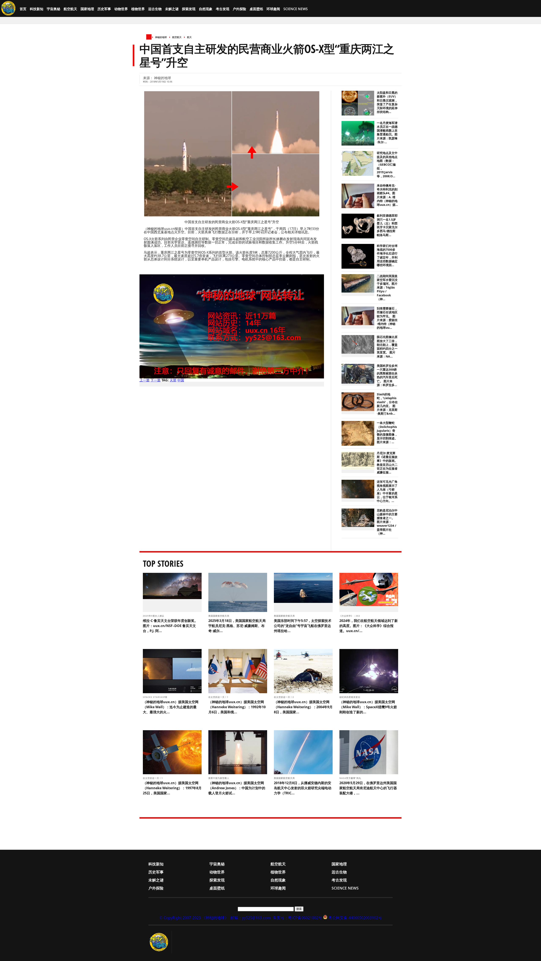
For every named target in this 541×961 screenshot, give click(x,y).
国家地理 (87, 9)
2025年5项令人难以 (154, 615)
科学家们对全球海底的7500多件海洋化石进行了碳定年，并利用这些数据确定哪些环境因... (387, 255)
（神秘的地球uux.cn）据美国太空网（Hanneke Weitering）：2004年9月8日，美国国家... (303, 707)
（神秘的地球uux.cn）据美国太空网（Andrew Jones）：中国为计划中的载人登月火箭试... (236, 788)
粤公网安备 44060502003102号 (355, 917)
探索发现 (188, 9)
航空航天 (70, 9)
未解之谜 (172, 9)
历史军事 (104, 9)
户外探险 (239, 9)
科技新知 (36, 9)
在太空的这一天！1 (218, 697)
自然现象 (205, 9)
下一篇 (155, 380)
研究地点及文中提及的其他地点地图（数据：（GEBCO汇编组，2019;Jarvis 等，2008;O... (387, 164)
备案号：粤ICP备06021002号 (297, 917)
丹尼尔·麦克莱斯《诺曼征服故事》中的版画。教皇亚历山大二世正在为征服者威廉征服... (387, 462)
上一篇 (144, 380)
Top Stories (163, 563)
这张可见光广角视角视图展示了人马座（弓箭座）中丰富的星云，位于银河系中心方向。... (387, 491)
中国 (180, 380)
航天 (189, 37)
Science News (295, 9)
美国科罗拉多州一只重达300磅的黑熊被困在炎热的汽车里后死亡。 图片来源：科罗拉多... (387, 375)
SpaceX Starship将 (155, 697)
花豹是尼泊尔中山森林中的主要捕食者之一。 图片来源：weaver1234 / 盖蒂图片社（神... (387, 522)
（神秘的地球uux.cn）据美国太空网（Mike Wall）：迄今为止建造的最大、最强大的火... (170, 707)
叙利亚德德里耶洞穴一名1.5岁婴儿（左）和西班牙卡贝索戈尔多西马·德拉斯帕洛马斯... (387, 225)
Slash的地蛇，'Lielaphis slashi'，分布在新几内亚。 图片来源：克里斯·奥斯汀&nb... (387, 403)
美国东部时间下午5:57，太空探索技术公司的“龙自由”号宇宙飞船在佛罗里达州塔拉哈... (302, 625)
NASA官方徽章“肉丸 (350, 778)
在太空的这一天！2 (284, 697)
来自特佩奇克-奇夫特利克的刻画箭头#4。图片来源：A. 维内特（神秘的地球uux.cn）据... (387, 195)
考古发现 (222, 9)
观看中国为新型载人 (219, 778)
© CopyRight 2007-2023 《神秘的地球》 (193, 917)
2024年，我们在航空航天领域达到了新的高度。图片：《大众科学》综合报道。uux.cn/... (368, 625)
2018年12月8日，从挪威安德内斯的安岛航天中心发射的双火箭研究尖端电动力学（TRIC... (302, 788)
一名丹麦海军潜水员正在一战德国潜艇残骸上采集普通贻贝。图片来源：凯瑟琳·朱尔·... (387, 132)
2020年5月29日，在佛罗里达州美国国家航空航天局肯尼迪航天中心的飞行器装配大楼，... (368, 788)
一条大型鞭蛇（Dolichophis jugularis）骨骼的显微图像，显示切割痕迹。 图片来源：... (387, 432)
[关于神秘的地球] (160, 942)
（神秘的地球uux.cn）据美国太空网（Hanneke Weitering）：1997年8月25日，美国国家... (172, 788)
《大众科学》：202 (350, 615)
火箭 (173, 380)
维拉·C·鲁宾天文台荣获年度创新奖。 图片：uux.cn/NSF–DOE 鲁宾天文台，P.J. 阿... (170, 625)
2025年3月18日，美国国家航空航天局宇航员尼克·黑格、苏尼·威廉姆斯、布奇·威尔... (237, 625)
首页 (23, 9)
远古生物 (155, 9)
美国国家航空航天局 (219, 615)
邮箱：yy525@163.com (251, 917)
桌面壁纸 (256, 9)
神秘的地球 (161, 37)
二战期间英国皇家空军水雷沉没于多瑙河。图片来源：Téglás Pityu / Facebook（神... (387, 287)
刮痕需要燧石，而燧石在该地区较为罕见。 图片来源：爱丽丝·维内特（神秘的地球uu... (387, 318)
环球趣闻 (273, 9)
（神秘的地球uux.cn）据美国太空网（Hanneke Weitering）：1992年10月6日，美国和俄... (237, 707)
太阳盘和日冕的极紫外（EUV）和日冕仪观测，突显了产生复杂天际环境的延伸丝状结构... (387, 102)
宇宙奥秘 (53, 9)
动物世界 (121, 9)
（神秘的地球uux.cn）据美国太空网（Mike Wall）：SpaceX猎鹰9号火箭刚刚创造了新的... (368, 707)
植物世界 (138, 9)
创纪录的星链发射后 (350, 697)
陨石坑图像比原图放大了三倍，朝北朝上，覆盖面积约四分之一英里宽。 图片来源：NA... (387, 346)
